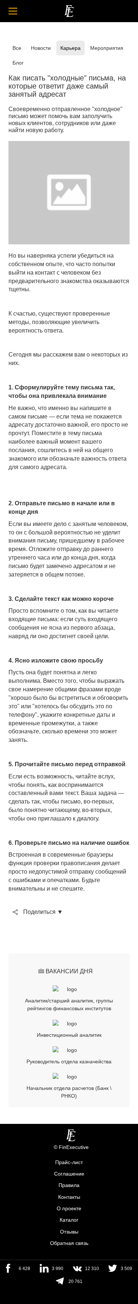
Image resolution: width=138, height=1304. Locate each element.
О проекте (69, 1208)
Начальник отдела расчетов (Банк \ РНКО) (69, 1092)
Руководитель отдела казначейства (69, 1061)
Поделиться (39, 912)
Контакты (69, 1197)
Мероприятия (106, 48)
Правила (69, 1185)
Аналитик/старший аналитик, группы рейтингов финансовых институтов (69, 1004)
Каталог (69, 1220)
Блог (18, 63)
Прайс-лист (69, 1162)
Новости (41, 48)
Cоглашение (69, 1174)
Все (17, 48)
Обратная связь (69, 1243)
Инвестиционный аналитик (69, 1035)
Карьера (70, 48)
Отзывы (69, 1232)
